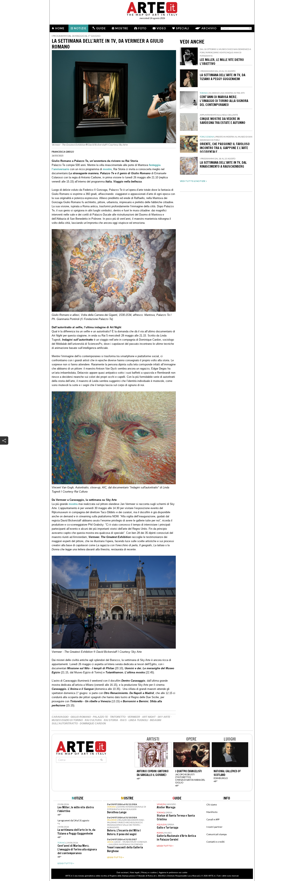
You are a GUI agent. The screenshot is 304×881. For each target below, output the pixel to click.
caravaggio (60, 716)
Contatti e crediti (215, 841)
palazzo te (100, 716)
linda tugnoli (138, 720)
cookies (153, 873)
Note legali (134, 873)
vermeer (134, 716)
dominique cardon (93, 723)
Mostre (121, 28)
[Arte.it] (152, 8)
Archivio (209, 28)
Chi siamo (211, 804)
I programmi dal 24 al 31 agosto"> (76, 827)
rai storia (111, 720)
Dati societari (122, 873)
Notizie (80, 28)
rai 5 (123, 720)
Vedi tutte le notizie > (193, 181)
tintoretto (118, 716)
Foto (142, 28)
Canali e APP (212, 819)
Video (161, 28)
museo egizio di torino (67, 720)
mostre (107, 169)
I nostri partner (214, 826)
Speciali (182, 28)
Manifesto (211, 812)
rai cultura (93, 720)
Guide (101, 28)
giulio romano (81, 716)
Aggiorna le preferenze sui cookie (173, 873)
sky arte (164, 716)
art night (149, 716)
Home (59, 28)
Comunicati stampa (216, 834)
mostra (73, 504)
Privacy (144, 873)
